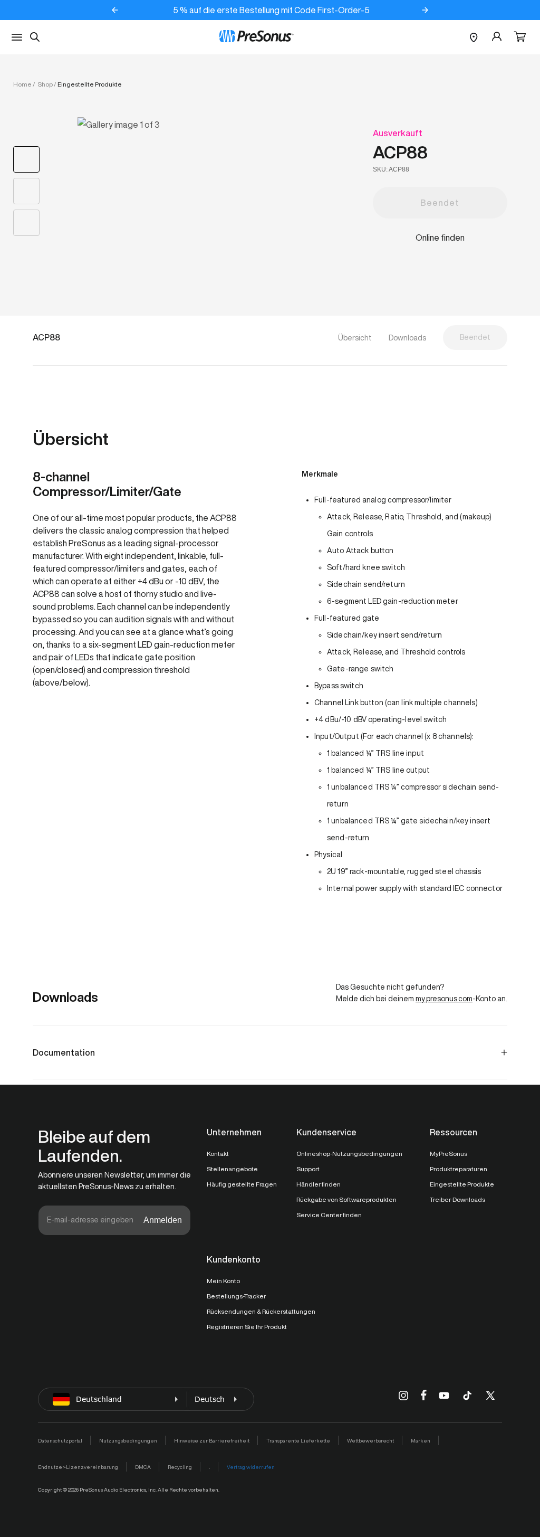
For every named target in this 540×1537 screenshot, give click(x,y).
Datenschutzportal (60, 1440)
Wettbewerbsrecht (370, 1440)
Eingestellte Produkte (462, 1184)
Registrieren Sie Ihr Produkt (247, 1326)
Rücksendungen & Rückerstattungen (261, 1311)
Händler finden (318, 1184)
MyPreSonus (448, 1153)
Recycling (180, 1466)
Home (22, 84)
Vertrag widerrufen (251, 1466)
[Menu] (16, 37)
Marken (420, 1440)
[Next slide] (425, 10)
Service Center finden (329, 1214)
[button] (520, 37)
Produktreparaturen (458, 1168)
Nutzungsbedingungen (128, 1440)
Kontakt (218, 1153)
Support (308, 1168)
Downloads (407, 337)
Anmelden (162, 1220)
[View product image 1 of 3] (26, 159)
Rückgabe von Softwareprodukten (346, 1199)
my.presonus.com (444, 998)
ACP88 (400, 152)
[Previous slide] (115, 10)
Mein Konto (223, 1280)
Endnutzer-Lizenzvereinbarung (78, 1466)
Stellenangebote (232, 1168)
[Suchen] (34, 37)
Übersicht (355, 337)
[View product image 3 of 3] (26, 223)
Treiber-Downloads (457, 1199)
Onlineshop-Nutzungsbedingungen (349, 1153)
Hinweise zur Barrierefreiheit (211, 1440)
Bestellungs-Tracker (236, 1296)
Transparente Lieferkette (298, 1440)
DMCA (143, 1466)
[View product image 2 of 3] (26, 191)
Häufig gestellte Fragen (242, 1184)
